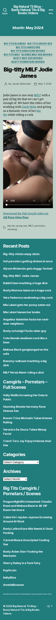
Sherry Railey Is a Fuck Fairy (21, 563)
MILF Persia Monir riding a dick (23, 372)
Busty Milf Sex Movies (28, 58)
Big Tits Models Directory (7, 593)
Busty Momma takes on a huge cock (27, 290)
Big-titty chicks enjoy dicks (21, 254)
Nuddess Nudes (34, 593)
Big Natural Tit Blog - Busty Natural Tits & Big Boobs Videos (28, 10)
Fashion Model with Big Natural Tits (25, 593)
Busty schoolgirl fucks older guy (24, 331)
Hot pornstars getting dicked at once (27, 261)
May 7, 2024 (44, 83)
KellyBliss (9, 577)
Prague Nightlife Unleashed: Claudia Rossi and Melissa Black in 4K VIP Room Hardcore (27, 506)
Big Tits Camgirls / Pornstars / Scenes (22, 491)
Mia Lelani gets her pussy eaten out (26, 305)
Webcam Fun (45, 593)
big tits (11, 225)
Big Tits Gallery (17, 593)
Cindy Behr (29, 107)
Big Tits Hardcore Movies (28, 50)
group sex (21, 225)
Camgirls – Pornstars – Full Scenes (25, 384)
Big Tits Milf (12, 54)
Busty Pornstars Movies (28, 61)
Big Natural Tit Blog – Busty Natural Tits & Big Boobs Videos (21, 610)
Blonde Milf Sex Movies (36, 54)
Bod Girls (13, 593)
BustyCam (50, 593)
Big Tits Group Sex (40, 43)
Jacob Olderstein (21, 83)
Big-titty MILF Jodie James (28, 72)
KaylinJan (9, 570)
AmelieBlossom (13, 584)
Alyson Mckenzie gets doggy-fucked (27, 268)
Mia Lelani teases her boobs (21, 312)
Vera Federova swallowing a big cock (28, 297)
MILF (37, 95)
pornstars (39, 225)
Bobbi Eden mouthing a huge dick (25, 283)
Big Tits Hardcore (28, 47)
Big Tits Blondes (15, 43)
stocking (12, 229)
